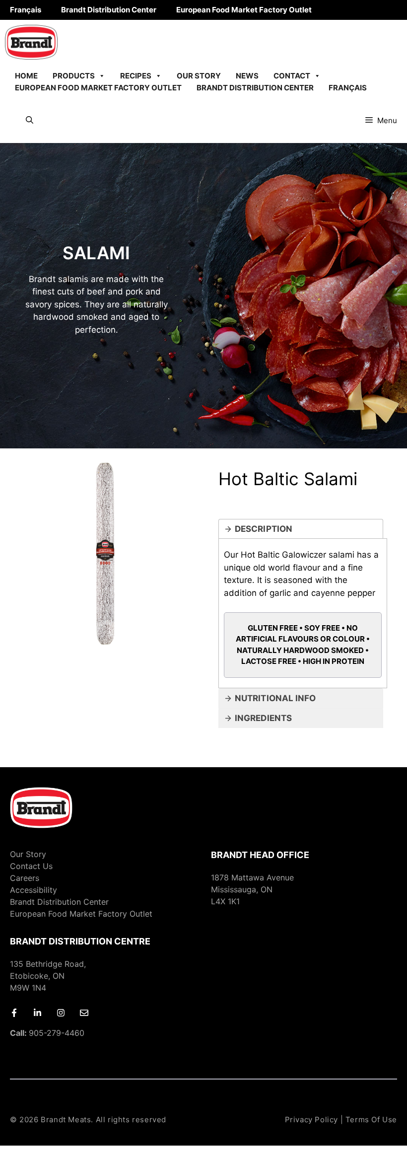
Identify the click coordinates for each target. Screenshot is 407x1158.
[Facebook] (14, 1013)
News (247, 75)
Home (26, 75)
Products (74, 75)
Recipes (135, 75)
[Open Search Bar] (29, 120)
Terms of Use (371, 1119)
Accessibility (33, 890)
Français (25, 9)
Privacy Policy (311, 1119)
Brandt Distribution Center (108, 9)
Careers (24, 878)
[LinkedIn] (37, 1013)
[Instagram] (61, 1013)
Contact (291, 75)
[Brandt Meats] (31, 42)
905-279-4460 (47, 1033)
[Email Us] (84, 1013)
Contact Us (31, 866)
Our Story (199, 75)
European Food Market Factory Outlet (244, 9)
